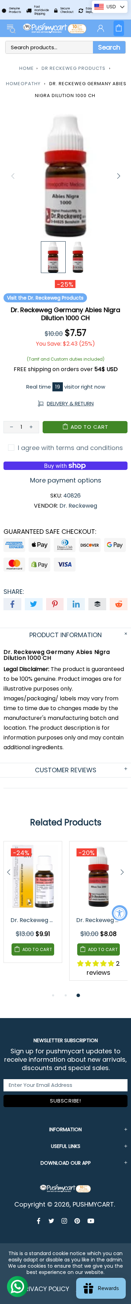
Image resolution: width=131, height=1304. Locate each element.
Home (26, 68)
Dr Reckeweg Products (73, 68)
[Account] (100, 28)
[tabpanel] (33, 907)
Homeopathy (23, 83)
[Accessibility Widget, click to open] (120, 913)
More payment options (65, 480)
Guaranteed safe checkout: (49, 532)
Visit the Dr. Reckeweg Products (45, 297)
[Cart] (119, 28)
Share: (13, 592)
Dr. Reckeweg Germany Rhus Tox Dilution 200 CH (99, 920)
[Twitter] (51, 1220)
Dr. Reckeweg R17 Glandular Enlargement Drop (33, 920)
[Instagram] (64, 1220)
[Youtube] (90, 1220)
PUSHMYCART (55, 28)
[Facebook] (39, 1220)
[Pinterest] (77, 1220)
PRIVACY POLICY (45, 1288)
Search (109, 47)
